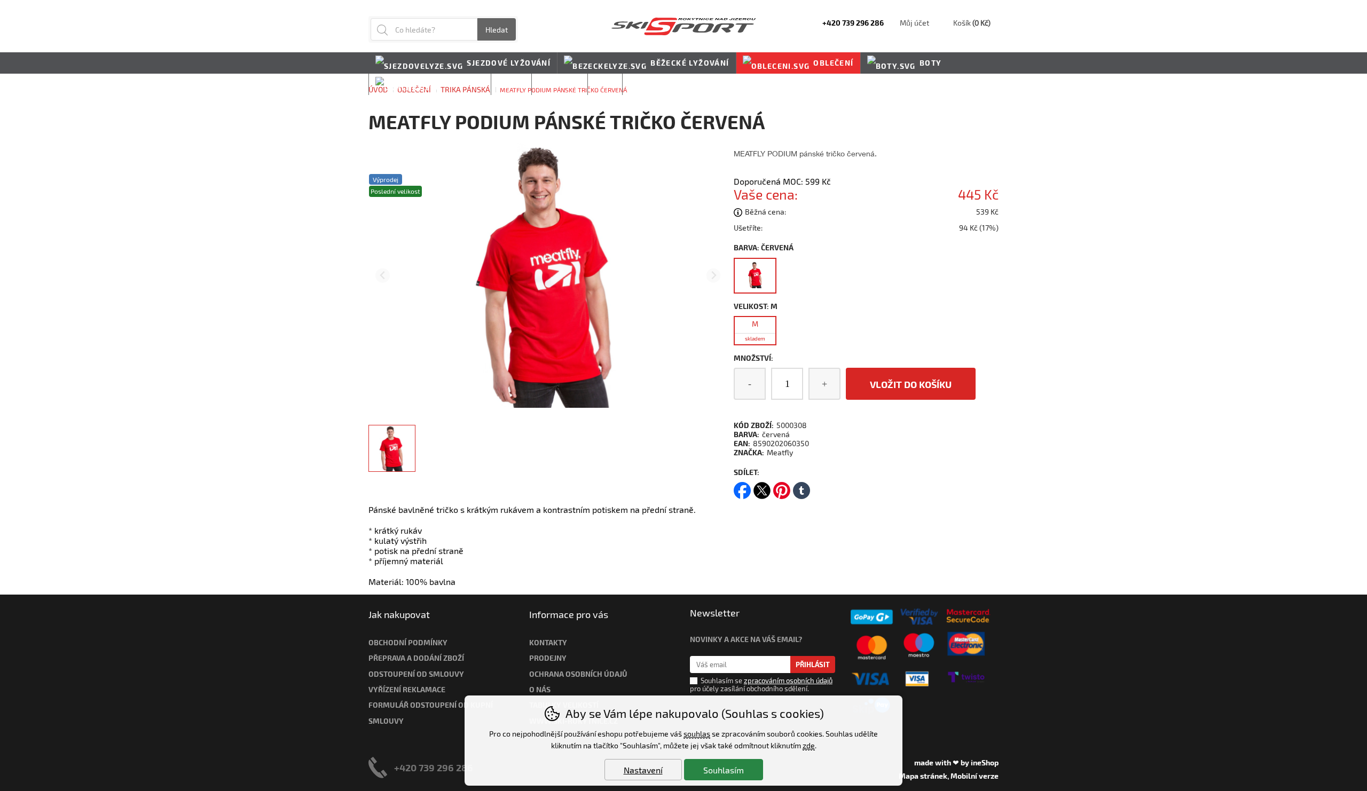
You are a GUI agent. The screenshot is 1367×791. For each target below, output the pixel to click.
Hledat (496, 29)
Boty (931, 62)
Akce (605, 84)
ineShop (985, 762)
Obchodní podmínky (407, 642)
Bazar (511, 84)
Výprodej (559, 84)
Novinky (648, 84)
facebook (742, 487)
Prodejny (548, 657)
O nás (540, 689)
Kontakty (548, 642)
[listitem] (391, 448)
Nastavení (643, 770)
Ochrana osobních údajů (578, 673)
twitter (762, 487)
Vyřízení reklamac (404, 689)
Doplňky (464, 84)
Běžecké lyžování (689, 62)
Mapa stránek (923, 775)
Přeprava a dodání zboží (416, 657)
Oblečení (833, 62)
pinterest (781, 487)
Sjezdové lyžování (509, 62)
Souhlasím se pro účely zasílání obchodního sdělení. (761, 684)
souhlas (697, 733)
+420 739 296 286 (433, 767)
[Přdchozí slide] (382, 275)
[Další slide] (713, 275)
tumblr (801, 487)
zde (809, 745)
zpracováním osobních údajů (788, 680)
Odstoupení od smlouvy (416, 673)
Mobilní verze (974, 775)
